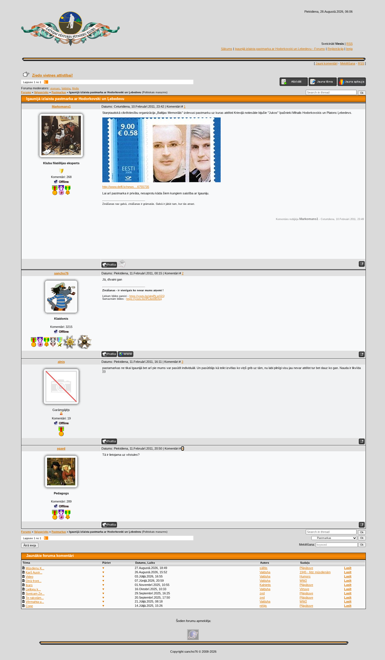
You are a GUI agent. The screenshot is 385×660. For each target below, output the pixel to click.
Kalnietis (265, 584)
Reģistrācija (336, 48)
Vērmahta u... (35, 601)
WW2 (303, 580)
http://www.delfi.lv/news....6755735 (125, 186)
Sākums (226, 48)
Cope (29, 606)
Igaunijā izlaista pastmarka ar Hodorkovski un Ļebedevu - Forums (280, 48)
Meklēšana (347, 63)
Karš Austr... (34, 572)
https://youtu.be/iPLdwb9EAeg (144, 298)
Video (29, 576)
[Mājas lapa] (125, 354)
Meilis (75, 88)
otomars (55, 88)
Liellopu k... (33, 589)
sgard (61, 448)
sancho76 (61, 273)
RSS (349, 43)
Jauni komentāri (326, 63)
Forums (26, 92)
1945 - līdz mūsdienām (315, 572)
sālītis (263, 568)
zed (262, 593)
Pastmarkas (59, 92)
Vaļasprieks (41, 92)
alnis (61, 361)
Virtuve (304, 589)
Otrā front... (33, 581)
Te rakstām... (35, 597)
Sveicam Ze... (35, 593)
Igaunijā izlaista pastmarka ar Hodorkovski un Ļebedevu (105, 92)
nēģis (263, 605)
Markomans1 (61, 106)
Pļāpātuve (306, 568)
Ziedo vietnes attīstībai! (52, 75)
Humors (305, 576)
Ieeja (349, 48)
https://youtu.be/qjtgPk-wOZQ (147, 296)
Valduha (65, 88)
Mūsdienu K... (35, 568)
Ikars (29, 585)
